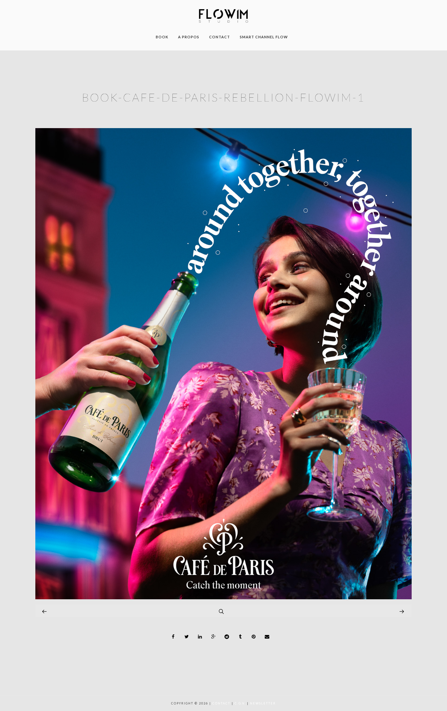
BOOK (162, 37)
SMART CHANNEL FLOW (264, 37)
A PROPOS (188, 37)
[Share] (173, 636)
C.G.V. (240, 703)
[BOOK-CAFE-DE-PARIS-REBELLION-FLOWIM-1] (223, 597)
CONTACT (219, 37)
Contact (221, 703)
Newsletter (263, 703)
